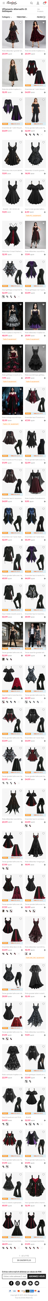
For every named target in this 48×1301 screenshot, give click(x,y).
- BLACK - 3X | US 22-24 (10, 209)
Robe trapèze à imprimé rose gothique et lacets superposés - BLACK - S (12, 333)
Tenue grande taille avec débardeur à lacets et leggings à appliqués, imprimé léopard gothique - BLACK (12, 993)
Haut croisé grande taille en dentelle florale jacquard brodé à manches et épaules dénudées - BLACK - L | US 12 (35, 209)
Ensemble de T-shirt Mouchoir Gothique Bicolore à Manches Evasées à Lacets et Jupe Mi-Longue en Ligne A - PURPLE (12, 128)
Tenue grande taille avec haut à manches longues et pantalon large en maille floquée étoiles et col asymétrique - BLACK (35, 460)
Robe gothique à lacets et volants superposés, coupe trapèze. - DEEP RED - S (12, 375)
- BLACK (28, 1117)
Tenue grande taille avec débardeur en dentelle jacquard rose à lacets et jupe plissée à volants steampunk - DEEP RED (12, 904)
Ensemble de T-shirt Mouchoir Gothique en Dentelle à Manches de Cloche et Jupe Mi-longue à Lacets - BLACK (35, 89)
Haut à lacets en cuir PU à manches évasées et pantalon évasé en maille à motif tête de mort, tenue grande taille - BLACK (12, 1117)
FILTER (40, 17)
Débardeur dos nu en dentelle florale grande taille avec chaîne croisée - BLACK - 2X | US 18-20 (12, 170)
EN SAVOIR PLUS (24, 1260)
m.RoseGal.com (13, 3)
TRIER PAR (21, 17)
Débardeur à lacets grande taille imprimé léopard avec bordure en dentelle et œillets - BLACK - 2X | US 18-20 (35, 170)
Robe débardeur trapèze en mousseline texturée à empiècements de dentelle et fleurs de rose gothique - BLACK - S (35, 333)
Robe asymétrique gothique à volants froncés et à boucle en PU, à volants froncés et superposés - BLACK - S (35, 375)
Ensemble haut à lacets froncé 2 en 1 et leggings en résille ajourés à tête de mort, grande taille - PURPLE (35, 575)
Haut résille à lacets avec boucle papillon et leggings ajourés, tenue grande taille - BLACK (12, 614)
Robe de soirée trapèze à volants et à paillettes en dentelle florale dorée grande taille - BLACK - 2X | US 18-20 (12, 89)
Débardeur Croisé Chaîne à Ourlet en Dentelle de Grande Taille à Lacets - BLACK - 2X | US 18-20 (12, 251)
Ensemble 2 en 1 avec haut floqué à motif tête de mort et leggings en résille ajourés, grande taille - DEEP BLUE (12, 537)
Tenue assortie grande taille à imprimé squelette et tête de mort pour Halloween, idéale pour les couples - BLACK (35, 652)
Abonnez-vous (37, 1276)
